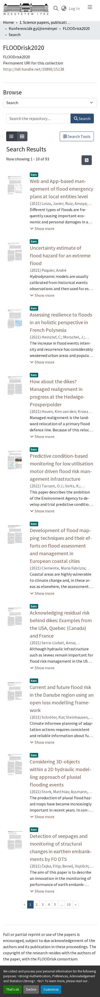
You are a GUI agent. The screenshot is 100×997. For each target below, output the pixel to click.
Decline (31, 989)
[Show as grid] (22, 136)
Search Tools (79, 136)
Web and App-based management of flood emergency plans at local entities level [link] (61, 189)
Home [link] (8, 22)
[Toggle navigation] (90, 8)
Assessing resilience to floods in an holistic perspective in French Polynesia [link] (61, 322)
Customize (51, 989)
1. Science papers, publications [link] (45, 22)
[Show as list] (11, 136)
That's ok (12, 989)
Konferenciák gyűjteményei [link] (33, 28)
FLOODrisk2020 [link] (76, 28)
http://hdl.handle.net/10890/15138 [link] (33, 69)
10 (69, 904)
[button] (56, 8)
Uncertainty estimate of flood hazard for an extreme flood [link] (60, 255)
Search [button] (84, 118)
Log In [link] (74, 8)
